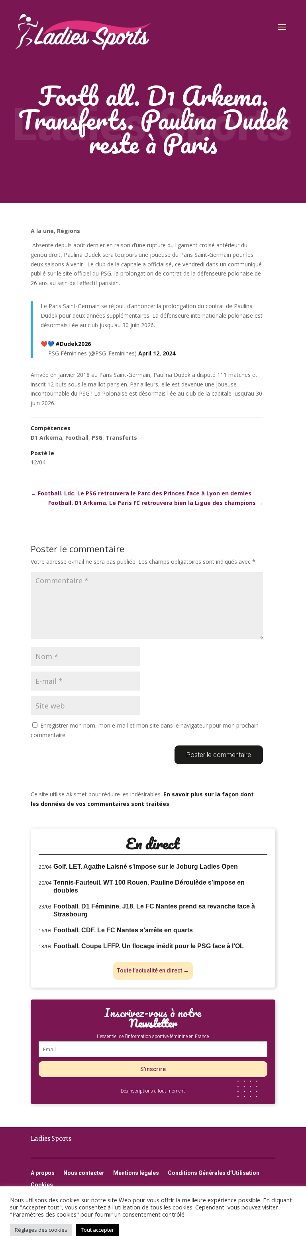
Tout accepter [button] (97, 1229)
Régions (68, 231)
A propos (43, 1173)
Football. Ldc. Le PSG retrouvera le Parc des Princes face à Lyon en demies (141, 493)
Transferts (121, 437)
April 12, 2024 (156, 353)
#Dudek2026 (73, 343)
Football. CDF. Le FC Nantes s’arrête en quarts (123, 930)
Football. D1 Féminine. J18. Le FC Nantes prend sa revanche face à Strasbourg (154, 910)
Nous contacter (83, 1173)
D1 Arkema (46, 437)
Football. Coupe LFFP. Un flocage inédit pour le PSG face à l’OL (148, 946)
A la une (42, 231)
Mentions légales (136, 1173)
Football (76, 437)
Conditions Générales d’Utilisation (213, 1173)
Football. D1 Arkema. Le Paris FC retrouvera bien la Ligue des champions (155, 503)
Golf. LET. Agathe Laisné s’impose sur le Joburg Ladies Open (145, 866)
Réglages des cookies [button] (41, 1229)
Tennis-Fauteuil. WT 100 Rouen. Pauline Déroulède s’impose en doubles (149, 886)
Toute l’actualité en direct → (153, 970)
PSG (97, 437)
